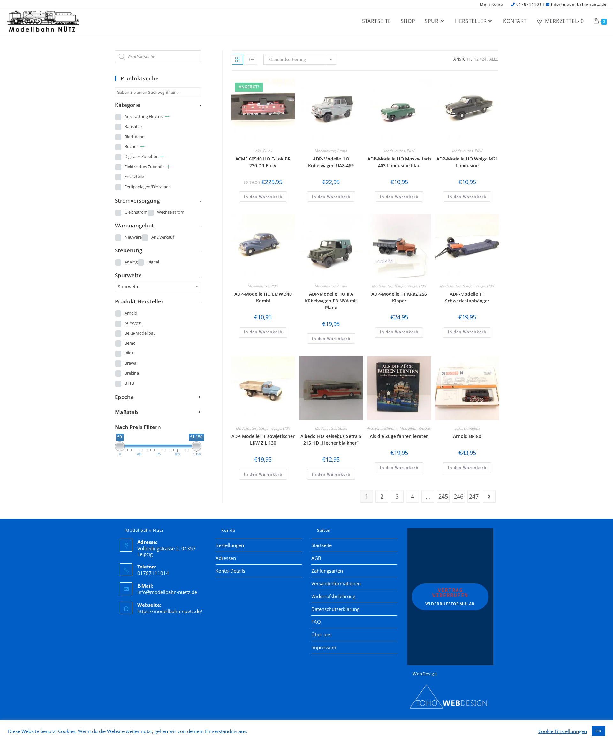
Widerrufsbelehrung (333, 596)
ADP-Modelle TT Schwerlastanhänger (467, 297)
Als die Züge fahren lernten (399, 436)
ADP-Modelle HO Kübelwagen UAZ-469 (331, 162)
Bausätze (133, 126)
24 (484, 59)
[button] (272, 84)
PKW (410, 150)
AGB (316, 558)
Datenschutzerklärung (335, 609)
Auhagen (133, 323)
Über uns (321, 634)
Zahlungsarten (327, 571)
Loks (257, 150)
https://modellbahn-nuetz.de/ (169, 611)
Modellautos (325, 150)
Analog (131, 262)
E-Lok (267, 150)
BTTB (129, 383)
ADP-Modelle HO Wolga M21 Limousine (467, 162)
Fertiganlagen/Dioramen (148, 186)
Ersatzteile (134, 176)
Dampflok (472, 428)
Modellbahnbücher (415, 428)
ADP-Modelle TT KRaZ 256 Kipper (399, 297)
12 (476, 59)
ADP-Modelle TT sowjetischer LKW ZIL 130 (263, 439)
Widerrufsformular (450, 596)
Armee (342, 150)
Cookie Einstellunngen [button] (562, 731)
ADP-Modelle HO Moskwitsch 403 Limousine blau (399, 162)
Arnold (131, 313)
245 (443, 496)
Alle (493, 59)
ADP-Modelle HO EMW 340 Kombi (263, 297)
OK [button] (598, 731)
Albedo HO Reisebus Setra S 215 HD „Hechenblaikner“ (330, 439)
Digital (153, 262)
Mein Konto (491, 4)
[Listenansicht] (251, 59)
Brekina (132, 373)
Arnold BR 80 (467, 436)
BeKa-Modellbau (140, 333)
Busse (342, 428)
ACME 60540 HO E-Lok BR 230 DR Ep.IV (263, 162)
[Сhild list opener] (167, 117)
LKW (422, 286)
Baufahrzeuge (406, 286)
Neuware (133, 237)
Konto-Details (230, 571)
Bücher (131, 146)
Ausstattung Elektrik (144, 116)
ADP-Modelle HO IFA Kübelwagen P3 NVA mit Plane (331, 300)
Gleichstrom (136, 212)
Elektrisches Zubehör (144, 166)
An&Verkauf (162, 237)
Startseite (321, 545)
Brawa (130, 363)
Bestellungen (230, 545)
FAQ (316, 622)
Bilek (129, 353)
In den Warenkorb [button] (263, 196)
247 (474, 496)
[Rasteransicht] (237, 59)
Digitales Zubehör (141, 156)
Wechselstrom (170, 212)
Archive (372, 428)
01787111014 (530, 4)
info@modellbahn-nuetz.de (579, 4)
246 (458, 496)
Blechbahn (389, 428)
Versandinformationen (336, 583)
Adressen (226, 558)
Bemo (130, 343)
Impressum (323, 647)
